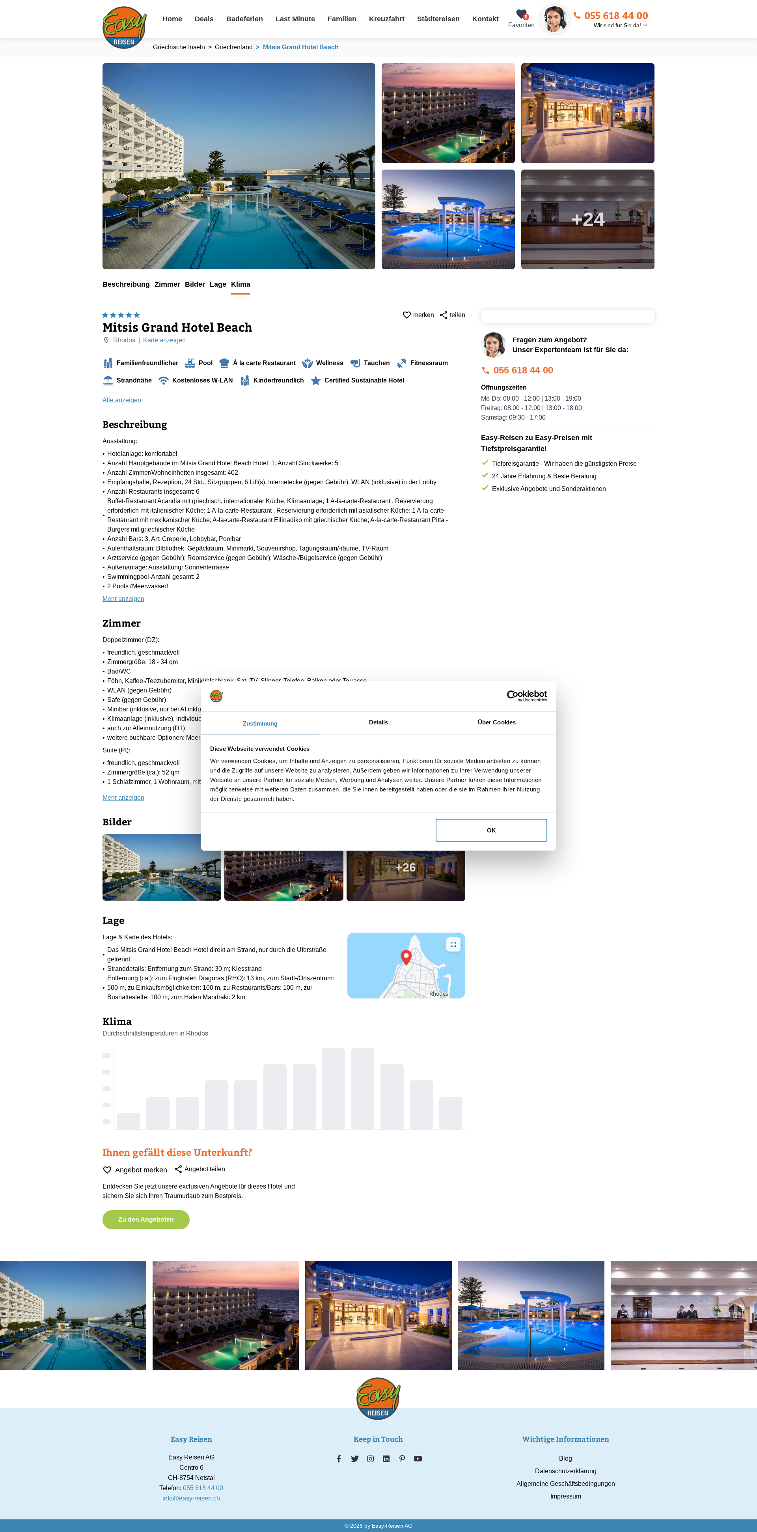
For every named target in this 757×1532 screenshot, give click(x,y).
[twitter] (355, 1459)
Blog (565, 1458)
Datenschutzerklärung (566, 1471)
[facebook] (338, 1459)
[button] (406, 958)
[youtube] (418, 1459)
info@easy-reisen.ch (191, 1498)
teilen (457, 315)
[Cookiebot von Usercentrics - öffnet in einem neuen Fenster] (512, 696)
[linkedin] (386, 1459)
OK (491, 830)
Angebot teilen (205, 1169)
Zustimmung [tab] (260, 723)
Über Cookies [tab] (497, 722)
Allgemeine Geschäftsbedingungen (565, 1483)
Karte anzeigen (164, 340)
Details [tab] (378, 722)
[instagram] (370, 1459)
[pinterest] (402, 1459)
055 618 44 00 (616, 15)
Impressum (565, 1496)
